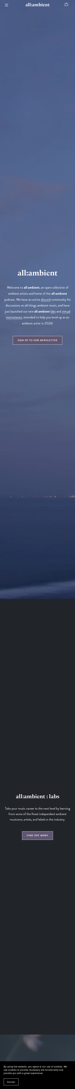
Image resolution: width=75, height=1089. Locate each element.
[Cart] (68, 4)
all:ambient (37, 4)
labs (53, 311)
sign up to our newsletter (38, 340)
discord (45, 299)
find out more (37, 835)
